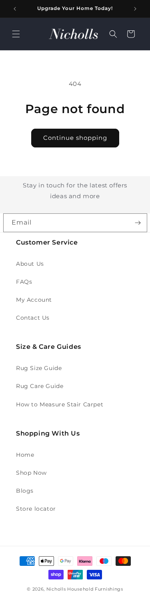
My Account (34, 299)
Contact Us (33, 317)
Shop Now (31, 472)
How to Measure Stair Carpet (59, 404)
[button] (16, 34)
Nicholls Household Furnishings (84, 589)
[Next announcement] (135, 9)
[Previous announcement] (15, 9)
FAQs (24, 281)
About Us (30, 263)
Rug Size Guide (39, 368)
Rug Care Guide (39, 386)
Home (25, 454)
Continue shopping (75, 137)
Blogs (25, 490)
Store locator (36, 508)
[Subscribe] (138, 222)
